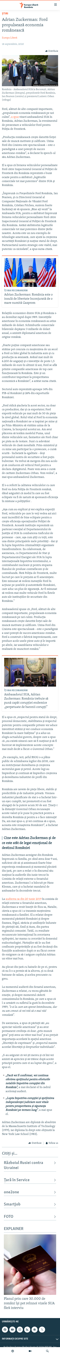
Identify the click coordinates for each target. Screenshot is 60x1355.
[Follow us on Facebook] (5, 1330)
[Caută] (47, 1351)
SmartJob (12, 1204)
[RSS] (27, 1330)
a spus (15, 117)
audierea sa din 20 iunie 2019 (23, 899)
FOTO (8, 1217)
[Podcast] (12, 1351)
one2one (11, 1192)
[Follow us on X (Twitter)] (42, 1330)
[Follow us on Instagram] (20, 1330)
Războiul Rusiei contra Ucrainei (23, 1165)
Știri (5, 13)
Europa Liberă (9, 38)
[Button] (51, 51)
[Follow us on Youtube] (12, 1330)
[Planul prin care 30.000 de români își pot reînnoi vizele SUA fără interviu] (30, 1264)
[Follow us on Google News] (35, 1330)
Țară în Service (17, 1180)
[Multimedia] (30, 1351)
